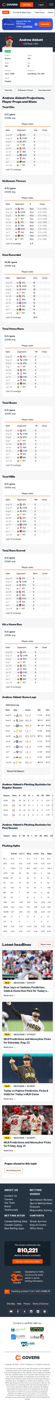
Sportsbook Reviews (41, 1199)
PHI (20, 752)
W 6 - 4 (28, 762)
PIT (20, 731)
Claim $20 (45, 24)
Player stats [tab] (27, 124)
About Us (11, 1190)
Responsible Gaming (41, 1210)
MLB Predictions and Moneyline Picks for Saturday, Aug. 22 (27, 1040)
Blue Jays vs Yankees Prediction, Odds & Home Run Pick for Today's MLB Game (25, 989)
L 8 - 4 (28, 746)
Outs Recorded (44, 90)
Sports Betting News (41, 1203)
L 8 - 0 (28, 741)
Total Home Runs (13, 328)
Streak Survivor (38, 1221)
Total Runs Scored (13, 550)
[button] (27, 771)
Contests (37, 1215)
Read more (47, 944)
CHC (21, 747)
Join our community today (27, 1261)
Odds (50, 12)
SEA (20, 741)
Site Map (11, 1303)
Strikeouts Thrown (25, 90)
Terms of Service (40, 1303)
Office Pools (36, 1228)
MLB (6, 12)
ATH (21, 726)
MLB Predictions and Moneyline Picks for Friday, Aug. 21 (27, 1144)
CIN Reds (27, 43)
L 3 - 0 (28, 715)
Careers (8, 1199)
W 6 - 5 (28, 725)
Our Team (9, 1202)
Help (19, 1303)
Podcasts (35, 1206)
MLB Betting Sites (13, 1170)
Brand (7, 1206)
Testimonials (11, 1209)
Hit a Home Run (12, 624)
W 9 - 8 (28, 720)
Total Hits (8, 90)
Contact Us (10, 1195)
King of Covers (38, 1224)
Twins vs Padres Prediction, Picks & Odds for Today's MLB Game (26, 1092)
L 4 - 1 (28, 731)
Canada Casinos (13, 1224)
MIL (20, 757)
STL (21, 715)
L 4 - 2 (28, 757)
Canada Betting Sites (15, 1221)
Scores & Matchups (22, 12)
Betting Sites (14, 1215)
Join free (26, 4)
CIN (13, 800)
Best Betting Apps (14, 1228)
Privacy (27, 1303)
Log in (41, 4)
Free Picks (39, 12)
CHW (21, 720)
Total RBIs (8, 476)
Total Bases (9, 402)
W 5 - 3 (28, 736)
